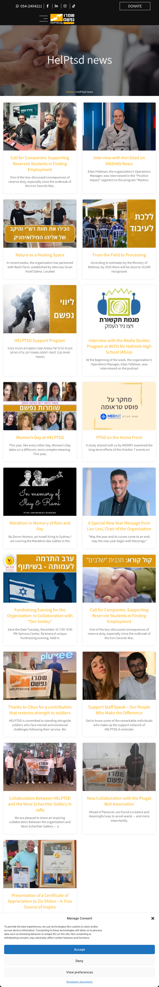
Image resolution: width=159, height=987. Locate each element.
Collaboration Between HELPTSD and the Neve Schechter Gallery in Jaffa (40, 804)
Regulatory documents (79, 981)
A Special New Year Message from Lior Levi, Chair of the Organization (119, 526)
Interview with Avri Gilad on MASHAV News (119, 160)
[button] (153, 918)
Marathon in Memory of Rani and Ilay (40, 526)
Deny (79, 961)
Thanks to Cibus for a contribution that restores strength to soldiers (40, 710)
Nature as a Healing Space (40, 255)
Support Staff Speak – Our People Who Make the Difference (119, 710)
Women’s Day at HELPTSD (40, 437)
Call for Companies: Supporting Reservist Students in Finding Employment (40, 163)
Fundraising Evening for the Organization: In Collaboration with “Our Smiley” (40, 615)
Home (70, 92)
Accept (79, 949)
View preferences (79, 972)
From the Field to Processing (119, 255)
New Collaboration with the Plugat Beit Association (119, 801)
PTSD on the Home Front (119, 437)
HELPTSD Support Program (39, 340)
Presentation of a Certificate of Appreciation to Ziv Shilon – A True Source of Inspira (40, 901)
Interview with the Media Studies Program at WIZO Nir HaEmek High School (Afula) (119, 346)
